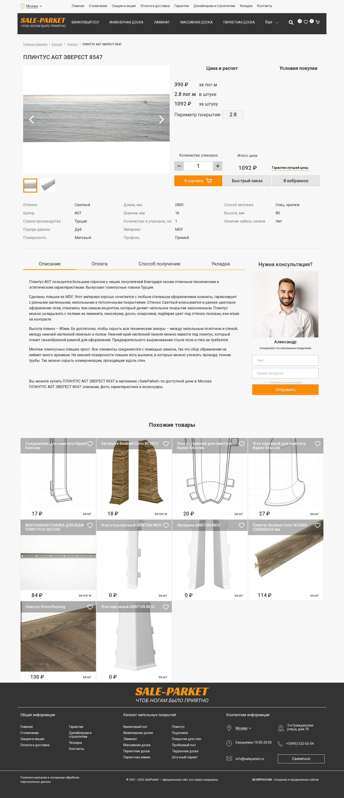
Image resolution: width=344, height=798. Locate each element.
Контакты (264, 6)
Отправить (285, 389)
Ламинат (162, 22)
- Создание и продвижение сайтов (285, 779)
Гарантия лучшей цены (290, 168)
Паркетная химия (136, 757)
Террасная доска (185, 751)
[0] (306, 22)
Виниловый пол (85, 22)
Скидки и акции (124, 6)
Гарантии (182, 6)
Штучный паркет (185, 757)
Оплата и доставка (155, 6)
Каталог (57, 44)
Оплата (99, 264)
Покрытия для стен (186, 739)
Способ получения (159, 264)
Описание (50, 264)
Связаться (301, 758)
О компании (98, 6)
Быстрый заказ (247, 180)
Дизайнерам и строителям (214, 6)
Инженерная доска (126, 22)
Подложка (180, 733)
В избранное (296, 180)
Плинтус (72, 44)
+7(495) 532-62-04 (300, 743)
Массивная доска (196, 22)
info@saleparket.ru (250, 759)
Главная (78, 6)
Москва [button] (32, 6)
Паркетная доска (239, 22)
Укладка (246, 6)
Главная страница (35, 44)
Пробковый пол (184, 745)
